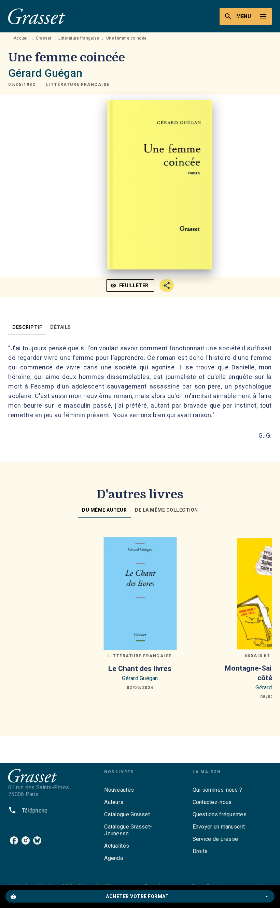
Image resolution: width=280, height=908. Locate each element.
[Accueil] (37, 16)
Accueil (21, 38)
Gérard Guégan (45, 73)
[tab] (27, 327)
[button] (77, 85)
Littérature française (78, 38)
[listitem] (14, 840)
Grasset (44, 38)
